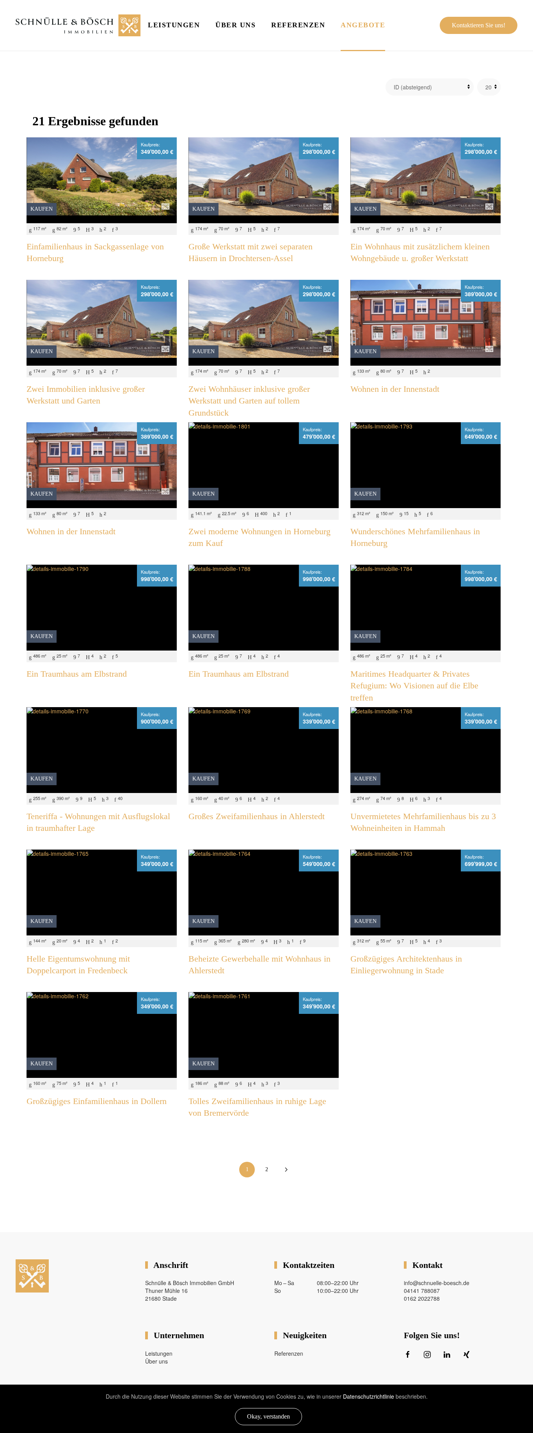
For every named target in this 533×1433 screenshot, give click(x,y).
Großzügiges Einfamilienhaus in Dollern (97, 1101)
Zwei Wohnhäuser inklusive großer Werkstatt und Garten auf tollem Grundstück (249, 401)
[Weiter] (286, 1169)
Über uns (156, 1361)
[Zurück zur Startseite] (78, 25)
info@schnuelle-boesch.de (436, 1283)
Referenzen (298, 25)
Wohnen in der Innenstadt (394, 389)
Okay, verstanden (268, 1416)
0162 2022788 (422, 1298)
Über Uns (235, 25)
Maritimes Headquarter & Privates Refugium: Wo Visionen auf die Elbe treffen (414, 686)
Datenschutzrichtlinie (368, 1396)
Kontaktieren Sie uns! (478, 25)
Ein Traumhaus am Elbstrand (77, 674)
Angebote (363, 25)
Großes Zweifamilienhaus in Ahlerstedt (256, 816)
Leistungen (174, 25)
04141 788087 (422, 1290)
